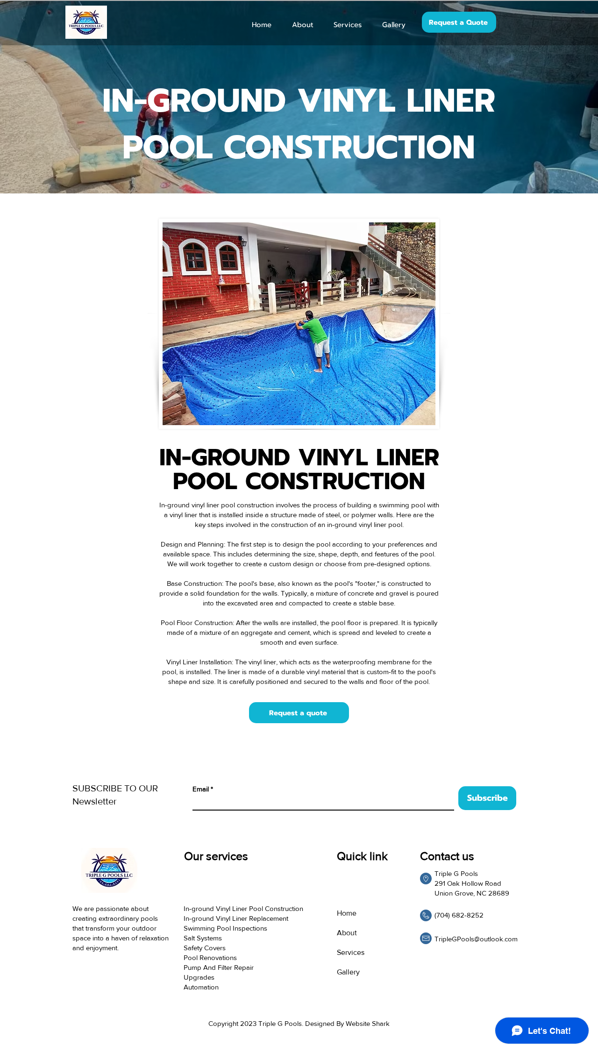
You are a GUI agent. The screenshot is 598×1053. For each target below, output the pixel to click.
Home (346, 913)
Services (350, 952)
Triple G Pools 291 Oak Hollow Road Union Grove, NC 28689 (471, 883)
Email (200, 788)
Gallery (348, 972)
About (347, 933)
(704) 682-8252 (459, 915)
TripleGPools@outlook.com (476, 939)
